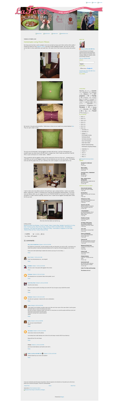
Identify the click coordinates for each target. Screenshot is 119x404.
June (83, 154)
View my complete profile (84, 58)
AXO (88, 90)
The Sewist (30, 330)
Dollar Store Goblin (86, 142)
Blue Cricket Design (40, 226)
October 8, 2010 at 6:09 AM (42, 282)
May (83, 156)
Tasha (29, 305)
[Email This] (36, 234)
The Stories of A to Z (85, 270)
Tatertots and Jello (85, 204)
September (84, 149)
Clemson (94, 92)
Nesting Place (84, 192)
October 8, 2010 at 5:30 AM (38, 274)
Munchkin (81, 103)
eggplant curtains (41, 46)
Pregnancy (90, 105)
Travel (94, 111)
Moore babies (84, 167)
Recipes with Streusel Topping (87, 189)
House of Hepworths (85, 233)
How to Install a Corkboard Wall (87, 229)
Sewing (94, 107)
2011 (82, 126)
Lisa (29, 257)
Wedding (85, 112)
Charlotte (94, 90)
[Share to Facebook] (42, 234)
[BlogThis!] (38, 234)
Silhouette (86, 109)
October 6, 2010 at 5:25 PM (45, 244)
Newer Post (26, 385)
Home (50, 385)
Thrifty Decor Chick (85, 198)
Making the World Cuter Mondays (32, 225)
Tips (86, 111)
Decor (29, 236)
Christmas (85, 92)
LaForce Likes (89, 102)
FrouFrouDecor (56, 228)
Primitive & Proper (85, 218)
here (73, 126)
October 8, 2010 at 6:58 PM (37, 320)
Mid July (82, 164)
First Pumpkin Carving (86, 135)
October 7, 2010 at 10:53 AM (38, 265)
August (83, 150)
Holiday (81, 100)
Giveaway (92, 99)
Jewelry (81, 102)
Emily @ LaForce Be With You (34, 353)
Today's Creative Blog (54, 225)
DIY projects (34, 236)
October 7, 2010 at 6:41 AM (36, 257)
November (84, 131)
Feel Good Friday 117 (85, 219)
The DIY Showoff (44, 225)
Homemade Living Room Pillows (36, 42)
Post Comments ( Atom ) (35, 388)
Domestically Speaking (86, 188)
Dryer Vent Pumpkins (86, 140)
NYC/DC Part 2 (84, 175)
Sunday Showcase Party (42, 229)
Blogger (62, 396)
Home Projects (90, 100)
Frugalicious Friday (47, 228)
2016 (82, 116)
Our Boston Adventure (86, 139)
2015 (82, 118)
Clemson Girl (84, 239)
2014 (82, 120)
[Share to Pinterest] (43, 234)
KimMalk (30, 265)
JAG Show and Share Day (36, 228)
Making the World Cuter (86, 245)
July (83, 152)
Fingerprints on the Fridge (66, 228)
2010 (82, 128)
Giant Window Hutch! (85, 252)
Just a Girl (83, 228)
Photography (82, 105)
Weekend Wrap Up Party (30, 229)
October (84, 133)
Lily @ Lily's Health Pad (33, 244)
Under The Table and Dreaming (88, 268)
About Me (81, 90)
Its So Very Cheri (31, 282)
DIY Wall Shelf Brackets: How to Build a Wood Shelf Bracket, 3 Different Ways (87, 213)
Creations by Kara (31, 226)
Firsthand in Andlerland (86, 163)
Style (94, 109)
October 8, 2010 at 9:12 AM (38, 297)
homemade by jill (85, 262)
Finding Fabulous (85, 256)
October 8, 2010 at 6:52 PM (37, 305)
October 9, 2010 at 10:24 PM (39, 330)
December (84, 129)
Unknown (30, 274)
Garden (86, 99)
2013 (82, 122)
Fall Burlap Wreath (86, 137)
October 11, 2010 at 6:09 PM (38, 344)
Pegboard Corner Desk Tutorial (87, 225)
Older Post (73, 385)
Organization (90, 103)
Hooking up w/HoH (50, 226)
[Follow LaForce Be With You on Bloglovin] (86, 69)
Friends (86, 97)
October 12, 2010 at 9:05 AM (50, 353)
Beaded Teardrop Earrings (87, 144)
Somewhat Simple (59, 226)
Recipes (82, 107)
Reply (29, 252)
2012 (82, 124)
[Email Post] (33, 234)
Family (94, 96)
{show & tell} (84, 251)
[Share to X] (40, 234)
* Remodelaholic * (85, 210)
